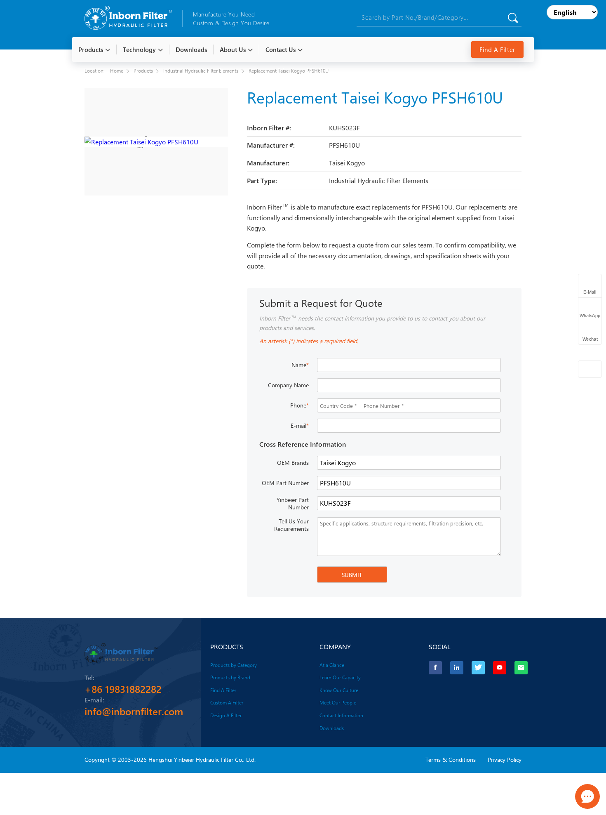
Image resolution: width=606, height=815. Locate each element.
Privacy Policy (504, 759)
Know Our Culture (338, 690)
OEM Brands (293, 462)
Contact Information (341, 715)
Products (143, 70)
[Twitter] (478, 667)
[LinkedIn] (456, 667)
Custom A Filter (226, 702)
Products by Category (233, 665)
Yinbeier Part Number (293, 503)
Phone (299, 405)
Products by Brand (230, 677)
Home (116, 70)
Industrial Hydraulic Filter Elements (200, 70)
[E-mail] (521, 667)
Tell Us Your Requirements (291, 524)
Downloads (331, 728)
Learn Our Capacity (340, 677)
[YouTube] (499, 667)
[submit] (512, 17)
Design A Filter (226, 715)
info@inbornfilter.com (134, 711)
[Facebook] (435, 667)
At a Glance (331, 665)
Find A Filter (497, 49)
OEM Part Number (285, 483)
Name (300, 365)
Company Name (288, 385)
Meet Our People (337, 702)
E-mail (300, 425)
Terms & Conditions (450, 759)
